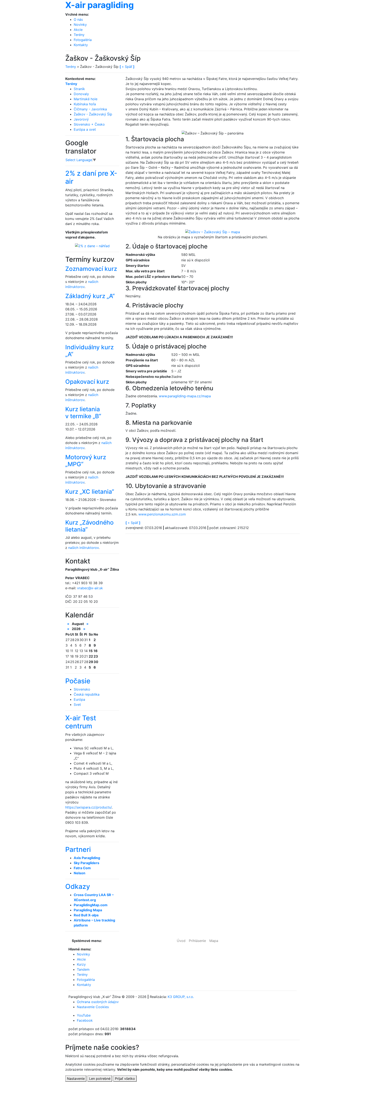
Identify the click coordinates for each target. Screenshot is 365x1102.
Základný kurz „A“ (90, 296)
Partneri (78, 849)
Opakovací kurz (87, 381)
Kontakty (81, 45)
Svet (77, 704)
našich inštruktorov (83, 548)
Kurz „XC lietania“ (89, 491)
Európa (79, 699)
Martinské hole (85, 99)
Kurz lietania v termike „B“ (83, 413)
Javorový (81, 119)
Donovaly (81, 94)
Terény (79, 35)
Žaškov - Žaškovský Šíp (93, 114)
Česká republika (86, 694)
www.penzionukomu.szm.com (162, 514)
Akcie (78, 29)
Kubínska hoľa (85, 104)
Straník (79, 89)
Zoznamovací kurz (91, 268)
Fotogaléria (83, 40)
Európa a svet (85, 129)
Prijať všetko (125, 1078)
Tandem (83, 969)
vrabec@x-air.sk (90, 588)
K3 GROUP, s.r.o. (181, 997)
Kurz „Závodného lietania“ (89, 526)
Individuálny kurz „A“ (89, 351)
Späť (132, 523)
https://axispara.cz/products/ (88, 807)
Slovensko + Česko (89, 124)
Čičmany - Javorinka (90, 109)
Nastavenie (76, 1078)
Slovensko (82, 689)
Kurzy (81, 964)
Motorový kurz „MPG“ (85, 461)
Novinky (80, 24)
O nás (78, 19)
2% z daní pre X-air (91, 177)
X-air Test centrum (80, 722)
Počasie (77, 681)
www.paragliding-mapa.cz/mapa (185, 396)
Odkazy (77, 886)
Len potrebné (99, 1078)
